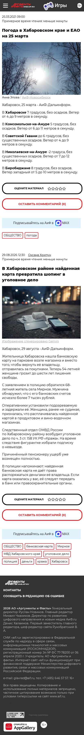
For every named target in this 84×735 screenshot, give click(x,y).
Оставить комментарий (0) (42, 204)
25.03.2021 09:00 (13, 17)
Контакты (12, 590)
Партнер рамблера (38, 715)
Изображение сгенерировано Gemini (30, 341)
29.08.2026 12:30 (13, 255)
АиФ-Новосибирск (36, 97)
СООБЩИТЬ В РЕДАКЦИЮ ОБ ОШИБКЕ (33, 596)
